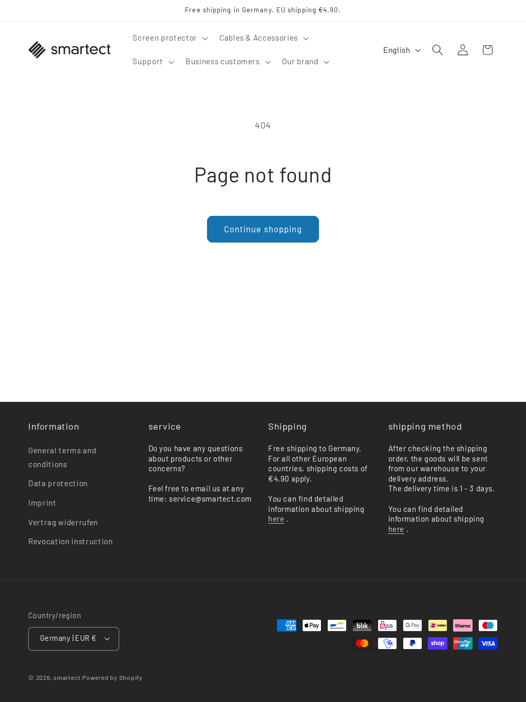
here (276, 518)
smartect (66, 677)
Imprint (42, 502)
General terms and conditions (62, 457)
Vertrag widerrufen (63, 522)
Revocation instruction (70, 541)
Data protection (58, 483)
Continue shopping (263, 229)
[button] (169, 38)
